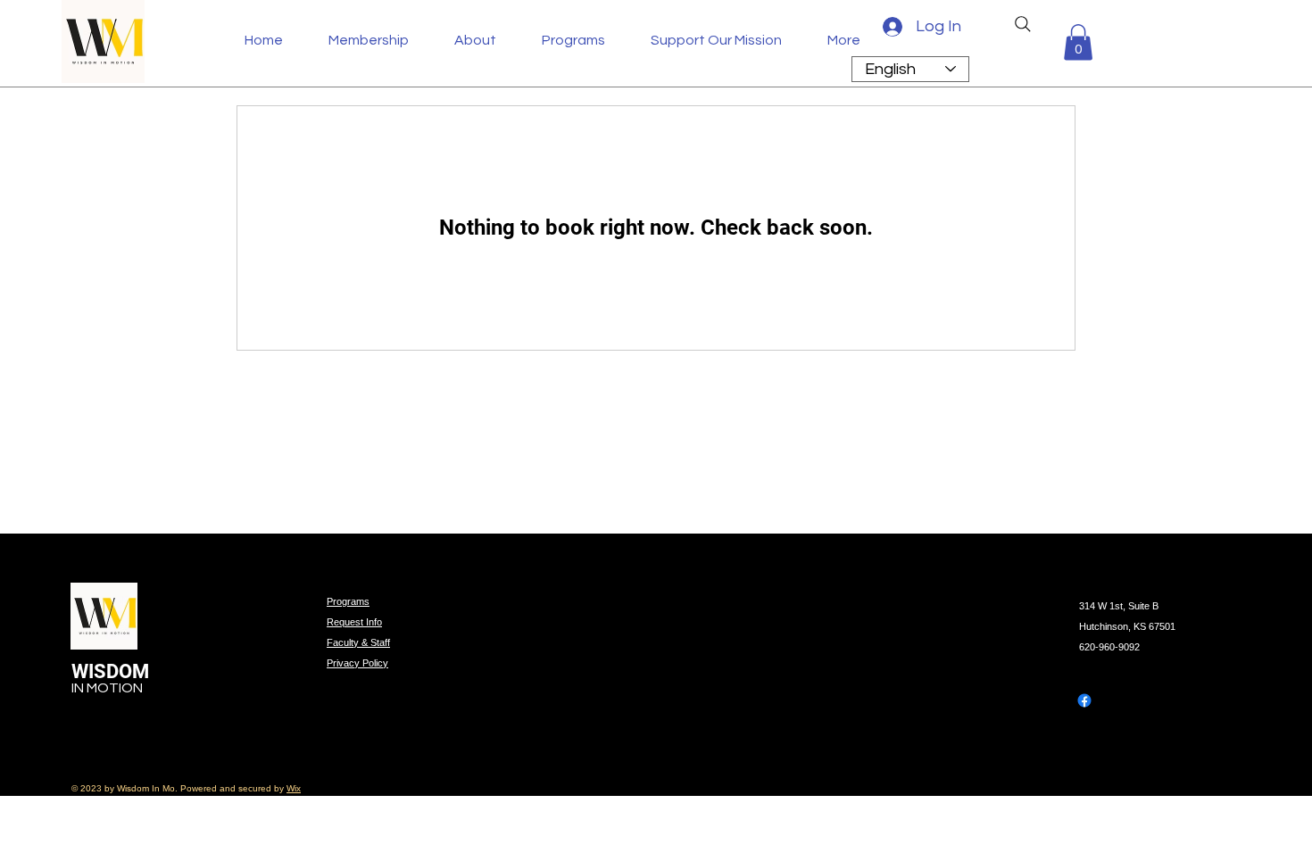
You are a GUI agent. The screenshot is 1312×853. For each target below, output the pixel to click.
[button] (484, 40)
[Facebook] (1084, 700)
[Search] (1023, 24)
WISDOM (112, 671)
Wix (293, 788)
